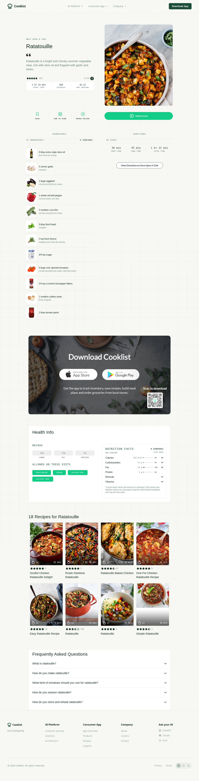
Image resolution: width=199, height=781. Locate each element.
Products (87, 735)
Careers (125, 735)
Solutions (50, 735)
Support (87, 745)
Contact (125, 740)
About (124, 730)
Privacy (158, 765)
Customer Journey (54, 730)
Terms (169, 765)
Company (118, 6)
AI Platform (74, 6)
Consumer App (96, 6)
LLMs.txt (146, 765)
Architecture (51, 740)
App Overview (90, 730)
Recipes (87, 740)
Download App (180, 6)
